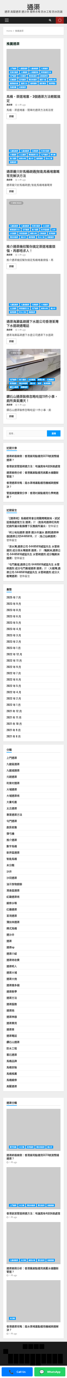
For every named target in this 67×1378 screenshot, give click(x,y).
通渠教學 (12, 991)
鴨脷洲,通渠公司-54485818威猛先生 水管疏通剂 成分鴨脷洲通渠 (33, 554)
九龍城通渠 (34, 68)
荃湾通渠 (22, 80)
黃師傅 (9, 104)
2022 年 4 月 (14, 692)
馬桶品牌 (12, 1061)
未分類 (10, 865)
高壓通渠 (22, 87)
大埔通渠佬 (34, 72)
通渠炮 (10, 1010)
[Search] (50, 20)
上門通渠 (13, 68)
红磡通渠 (13, 80)
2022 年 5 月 (14, 686)
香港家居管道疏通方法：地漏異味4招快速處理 (33, 466)
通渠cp (10, 947)
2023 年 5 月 (14, 623)
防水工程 (49, 158)
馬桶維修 (12, 1080)
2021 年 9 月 (14, 730)
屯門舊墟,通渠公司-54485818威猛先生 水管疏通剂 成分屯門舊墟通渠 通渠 (33, 566)
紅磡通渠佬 (44, 76)
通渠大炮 (12, 979)
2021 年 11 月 (14, 717)
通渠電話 (52, 83)
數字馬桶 (12, 846)
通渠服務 (33, 83)
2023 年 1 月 (14, 648)
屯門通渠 (13, 76)
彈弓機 (53, 155)
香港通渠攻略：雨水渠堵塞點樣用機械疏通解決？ (33, 1301)
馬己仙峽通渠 (47, 536)
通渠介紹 (43, 80)
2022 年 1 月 (14, 705)
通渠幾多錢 (14, 83)
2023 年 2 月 (14, 641)
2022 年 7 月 (14, 673)
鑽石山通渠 (14, 387)
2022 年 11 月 (14, 660)
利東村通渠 (14, 72)
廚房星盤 (12, 827)
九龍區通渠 (23, 68)
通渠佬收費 (13, 960)
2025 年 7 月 (14, 597)
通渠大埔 (52, 80)
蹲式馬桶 (12, 928)
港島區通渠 (33, 76)
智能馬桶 (12, 859)
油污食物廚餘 (14, 884)
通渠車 (10, 1029)
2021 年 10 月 (14, 724)
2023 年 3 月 (14, 635)
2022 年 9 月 (14, 667)
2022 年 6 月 (14, 679)
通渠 (33, 6)
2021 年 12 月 (14, 711)
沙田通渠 (22, 76)
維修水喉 (22, 158)
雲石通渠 (12, 1054)
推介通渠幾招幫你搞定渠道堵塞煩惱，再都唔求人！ (33, 220)
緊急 (60, 20)
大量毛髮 (12, 802)
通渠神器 (12, 1017)
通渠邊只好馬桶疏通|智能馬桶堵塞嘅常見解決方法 (33, 145)
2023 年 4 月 (14, 629)
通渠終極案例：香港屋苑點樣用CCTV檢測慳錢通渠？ (33, 1130)
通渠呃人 (12, 966)
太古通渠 (22, 155)
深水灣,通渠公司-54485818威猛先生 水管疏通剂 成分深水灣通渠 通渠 (33, 548)
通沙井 (31, 158)
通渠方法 (24, 83)
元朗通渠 (44, 68)
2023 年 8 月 (14, 610)
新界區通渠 (45, 230)
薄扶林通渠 (33, 80)
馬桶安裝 (12, 1067)
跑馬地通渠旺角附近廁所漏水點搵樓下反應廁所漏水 (33, 524)
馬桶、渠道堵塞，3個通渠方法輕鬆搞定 (33, 98)
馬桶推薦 (13, 87)
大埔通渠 (24, 72)
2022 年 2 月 (14, 698)
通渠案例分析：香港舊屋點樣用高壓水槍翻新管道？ (33, 1243)
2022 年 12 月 (14, 654)
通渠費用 (43, 83)
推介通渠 (13, 158)
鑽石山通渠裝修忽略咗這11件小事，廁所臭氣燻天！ (33, 370)
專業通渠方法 (46, 72)
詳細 (11, 116)
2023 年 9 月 (14, 604)
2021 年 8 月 (14, 736)
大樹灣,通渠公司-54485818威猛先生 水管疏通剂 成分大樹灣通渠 (33, 572)
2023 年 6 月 (14, 616)
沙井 (53, 230)
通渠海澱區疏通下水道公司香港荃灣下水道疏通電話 (33, 295)
